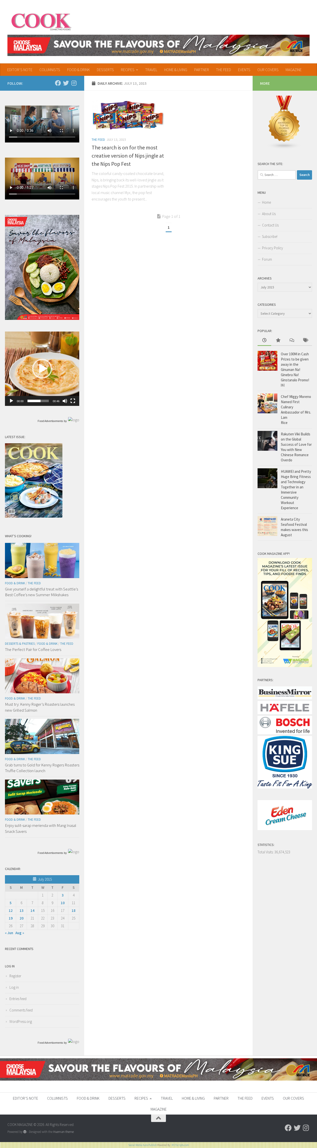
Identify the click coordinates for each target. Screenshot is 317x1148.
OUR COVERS (268, 69)
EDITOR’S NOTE (19, 69)
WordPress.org (20, 1021)
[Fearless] (42, 318)
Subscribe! (269, 236)
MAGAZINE (294, 69)
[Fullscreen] (72, 400)
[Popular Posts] (278, 340)
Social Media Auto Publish (142, 1145)
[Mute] (64, 400)
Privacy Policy (272, 248)
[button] (42, 369)
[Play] (11, 400)
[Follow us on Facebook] (58, 83)
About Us (269, 213)
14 (32, 910)
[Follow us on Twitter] (66, 83)
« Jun (9, 932)
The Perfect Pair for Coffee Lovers (33, 649)
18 (74, 910)
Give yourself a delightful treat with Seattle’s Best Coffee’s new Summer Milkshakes (41, 592)
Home (266, 202)
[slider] (38, 401)
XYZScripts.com (180, 1145)
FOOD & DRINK (78, 69)
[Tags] (305, 340)
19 (11, 918)
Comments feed (21, 1010)
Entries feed (17, 998)
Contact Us (270, 225)
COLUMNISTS (49, 69)
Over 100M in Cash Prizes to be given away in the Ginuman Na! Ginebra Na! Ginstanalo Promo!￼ (295, 370)
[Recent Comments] (291, 340)
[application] (42, 369)
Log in (14, 987)
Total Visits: (266, 852)
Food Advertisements (50, 421)
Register (15, 976)
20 (22, 918)
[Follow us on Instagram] (74, 83)
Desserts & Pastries (20, 644)
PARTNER (201, 69)
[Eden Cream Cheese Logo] (285, 828)
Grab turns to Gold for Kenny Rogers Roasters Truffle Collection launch (42, 768)
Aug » (19, 932)
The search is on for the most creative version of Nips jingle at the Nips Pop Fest (128, 155)
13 (22, 910)
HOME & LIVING (175, 69)
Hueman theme (63, 1132)
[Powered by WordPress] (24, 1131)
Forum (267, 259)
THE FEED (223, 69)
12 (11, 910)
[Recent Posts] (264, 340)
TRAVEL (151, 69)
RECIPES (127, 69)
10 (63, 902)
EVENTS (244, 69)
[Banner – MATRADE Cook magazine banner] (158, 45)
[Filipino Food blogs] (284, 147)
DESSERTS (105, 69)
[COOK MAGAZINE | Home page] (41, 21)
